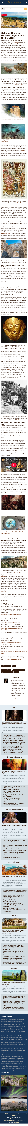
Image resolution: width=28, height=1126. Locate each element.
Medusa (23, 150)
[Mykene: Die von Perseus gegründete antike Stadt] (14, 20)
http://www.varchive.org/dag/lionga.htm (11, 642)
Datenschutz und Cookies (17, 1118)
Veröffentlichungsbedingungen (11, 1120)
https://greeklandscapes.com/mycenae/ (11, 614)
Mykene (3, 576)
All (3, 8)
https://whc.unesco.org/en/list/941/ (13, 659)
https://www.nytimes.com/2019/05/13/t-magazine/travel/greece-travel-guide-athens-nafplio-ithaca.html (14, 651)
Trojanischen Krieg (5, 233)
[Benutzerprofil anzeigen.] (6, 684)
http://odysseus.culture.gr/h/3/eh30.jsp (11, 622)
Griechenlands (15, 42)
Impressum (6, 1118)
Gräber (9, 369)
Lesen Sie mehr (15, 698)
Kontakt (22, 1120)
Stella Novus (16, 1122)
